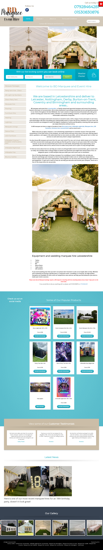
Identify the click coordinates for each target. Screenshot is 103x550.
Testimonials (81, 545)
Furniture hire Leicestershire (60, 128)
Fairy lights (40, 398)
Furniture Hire (10, 113)
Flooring (8, 109)
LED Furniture (10, 136)
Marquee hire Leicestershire (56, 545)
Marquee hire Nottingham (70, 545)
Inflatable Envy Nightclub (87, 363)
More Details (40, 406)
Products (39, 19)
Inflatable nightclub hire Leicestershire (39, 543)
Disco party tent (67, 126)
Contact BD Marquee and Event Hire (51, 24)
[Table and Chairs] (62, 528)
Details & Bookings (40, 336)
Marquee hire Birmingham (55, 543)
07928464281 (86, 6)
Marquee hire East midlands (30, 545)
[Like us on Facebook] (27, 9)
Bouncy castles (11, 543)
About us (53, 19)
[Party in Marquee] (79, 528)
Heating (8, 118)
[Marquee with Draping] (45, 528)
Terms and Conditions (69, 19)
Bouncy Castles (11, 157)
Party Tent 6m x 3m (40, 363)
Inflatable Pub (10, 152)
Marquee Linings (11, 127)
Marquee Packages (12, 86)
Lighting (8, 122)
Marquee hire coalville (83, 543)
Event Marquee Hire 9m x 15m (87, 328)
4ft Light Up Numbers (13, 95)
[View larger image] (28, 528)
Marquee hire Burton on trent (70, 543)
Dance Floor (9, 131)
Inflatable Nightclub (12, 148)
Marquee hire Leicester (43, 545)
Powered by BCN (95, 542)
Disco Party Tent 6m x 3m (64, 363)
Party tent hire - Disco (13, 90)
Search (67, 77)
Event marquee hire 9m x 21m (64, 328)
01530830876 (86, 12)
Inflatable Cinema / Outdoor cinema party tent (13, 141)
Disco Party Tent (11, 99)
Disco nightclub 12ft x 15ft (40, 328)
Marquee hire (10, 104)
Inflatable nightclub (78, 126)
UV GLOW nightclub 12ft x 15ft (63, 398)
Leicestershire (52, 108)
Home (28, 19)
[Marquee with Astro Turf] (11, 528)
